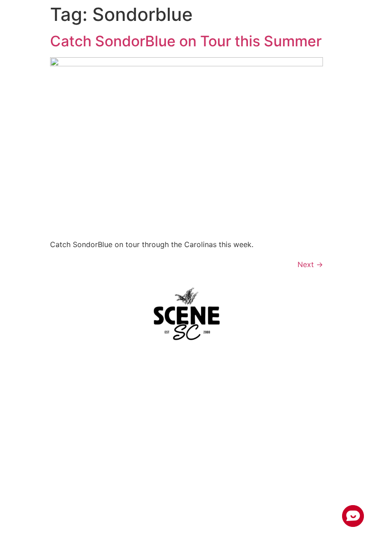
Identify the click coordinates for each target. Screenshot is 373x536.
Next (310, 264)
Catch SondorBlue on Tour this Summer (186, 41)
